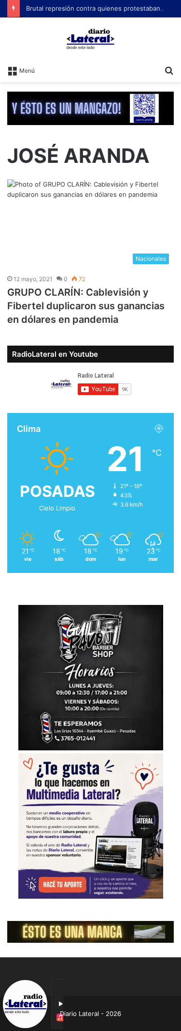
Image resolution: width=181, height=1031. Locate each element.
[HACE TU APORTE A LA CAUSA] (90, 107)
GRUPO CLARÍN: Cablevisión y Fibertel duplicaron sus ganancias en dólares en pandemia (86, 305)
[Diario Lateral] (90, 38)
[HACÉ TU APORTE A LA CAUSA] (90, 931)
